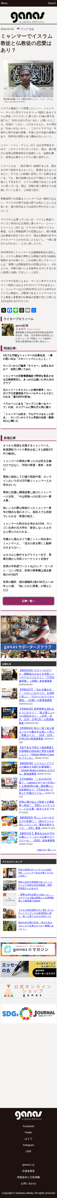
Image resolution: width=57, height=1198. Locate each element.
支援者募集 (28, 1171)
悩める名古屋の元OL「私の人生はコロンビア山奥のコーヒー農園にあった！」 (36, 925)
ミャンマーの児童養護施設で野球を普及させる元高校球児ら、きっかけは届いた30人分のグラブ (28, 379)
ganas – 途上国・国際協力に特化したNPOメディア (28, 15)
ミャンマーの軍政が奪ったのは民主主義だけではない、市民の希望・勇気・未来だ (27, 465)
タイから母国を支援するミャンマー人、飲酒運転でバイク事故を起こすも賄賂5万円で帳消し (28, 449)
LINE (28, 1151)
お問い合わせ (28, 1183)
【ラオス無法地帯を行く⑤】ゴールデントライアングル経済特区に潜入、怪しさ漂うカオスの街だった (36, 913)
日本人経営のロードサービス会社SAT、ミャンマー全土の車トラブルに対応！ (35, 872)
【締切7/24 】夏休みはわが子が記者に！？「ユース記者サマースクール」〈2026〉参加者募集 (37, 837)
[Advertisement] (28, 1073)
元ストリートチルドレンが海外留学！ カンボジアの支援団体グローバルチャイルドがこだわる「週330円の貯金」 (28, 393)
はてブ (28, 1138)
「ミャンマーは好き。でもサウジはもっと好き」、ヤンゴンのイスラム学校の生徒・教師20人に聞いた (28, 417)
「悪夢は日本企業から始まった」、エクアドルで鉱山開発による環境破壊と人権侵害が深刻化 (36, 897)
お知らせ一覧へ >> (46, 850)
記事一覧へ (28, 601)
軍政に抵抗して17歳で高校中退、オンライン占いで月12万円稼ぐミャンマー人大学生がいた (27, 480)
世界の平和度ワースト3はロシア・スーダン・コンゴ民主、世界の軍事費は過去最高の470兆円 (28, 570)
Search (52, 3)
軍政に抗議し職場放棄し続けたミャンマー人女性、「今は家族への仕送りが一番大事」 (27, 496)
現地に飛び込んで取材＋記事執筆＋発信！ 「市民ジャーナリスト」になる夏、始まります (37, 805)
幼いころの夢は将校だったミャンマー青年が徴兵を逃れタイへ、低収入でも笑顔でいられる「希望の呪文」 (27, 512)
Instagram (28, 1145)
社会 (31, 29)
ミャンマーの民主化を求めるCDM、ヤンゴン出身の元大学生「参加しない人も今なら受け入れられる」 (27, 527)
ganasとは (28, 1164)
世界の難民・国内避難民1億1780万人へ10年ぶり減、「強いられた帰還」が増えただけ (28, 586)
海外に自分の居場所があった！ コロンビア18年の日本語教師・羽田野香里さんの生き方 (35, 885)
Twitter (28, 1132)
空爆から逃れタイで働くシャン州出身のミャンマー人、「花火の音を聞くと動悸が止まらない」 (27, 543)
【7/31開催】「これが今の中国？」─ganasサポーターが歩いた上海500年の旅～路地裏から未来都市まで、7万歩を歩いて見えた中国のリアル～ (37, 786)
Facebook (28, 1126)
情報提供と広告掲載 (28, 1177)
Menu (4, 3)
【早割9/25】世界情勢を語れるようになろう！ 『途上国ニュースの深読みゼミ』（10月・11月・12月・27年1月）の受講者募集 (37, 716)
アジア (24, 29)
